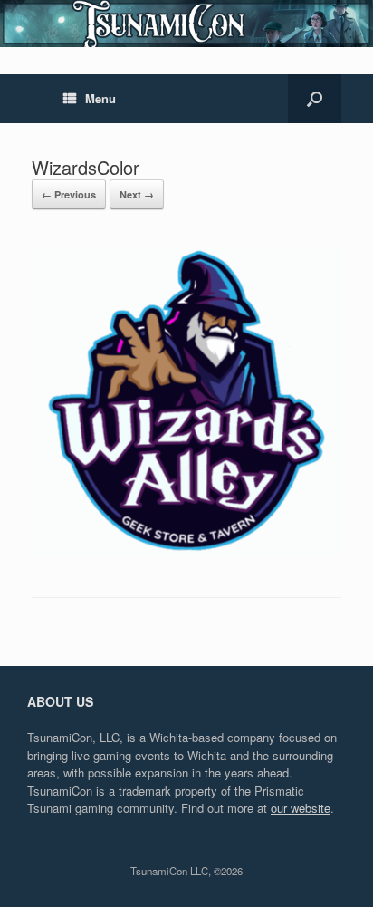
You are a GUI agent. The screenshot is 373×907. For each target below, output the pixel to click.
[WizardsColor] (186, 550)
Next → (137, 194)
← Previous (69, 194)
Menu (100, 98)
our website (300, 807)
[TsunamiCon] (186, 23)
